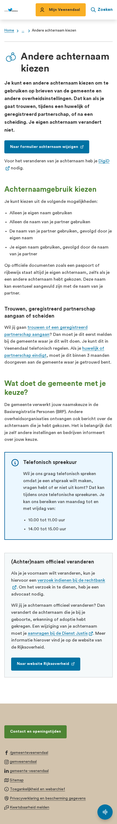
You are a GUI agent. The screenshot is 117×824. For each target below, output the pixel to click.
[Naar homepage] (11, 10)
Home (9, 30)
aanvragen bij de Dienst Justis (60, 633)
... (23, 30)
